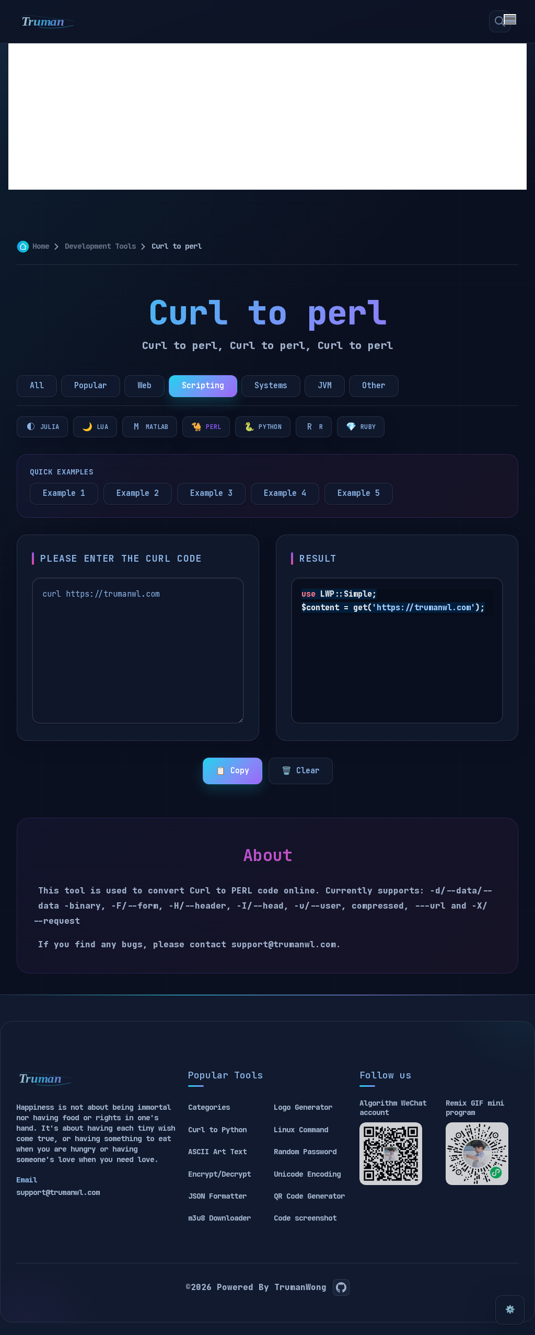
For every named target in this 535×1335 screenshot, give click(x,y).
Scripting (203, 385)
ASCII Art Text (217, 1151)
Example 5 (359, 493)
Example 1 (64, 493)
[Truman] (47, 21)
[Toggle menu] (510, 19)
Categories (209, 1107)
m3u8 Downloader (219, 1218)
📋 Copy (232, 770)
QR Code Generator (309, 1196)
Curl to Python (217, 1129)
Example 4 (285, 493)
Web (144, 385)
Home (40, 246)
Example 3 (211, 493)
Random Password (305, 1151)
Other (374, 385)
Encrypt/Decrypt (219, 1174)
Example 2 (138, 493)
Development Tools (100, 246)
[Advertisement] (267, 116)
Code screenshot (305, 1218)
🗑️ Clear (301, 770)
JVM (325, 385)
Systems (270, 385)
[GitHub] (341, 1287)
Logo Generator (303, 1107)
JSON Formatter (217, 1196)
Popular (90, 385)
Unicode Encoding (307, 1174)
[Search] (500, 21)
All (37, 385)
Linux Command (301, 1129)
